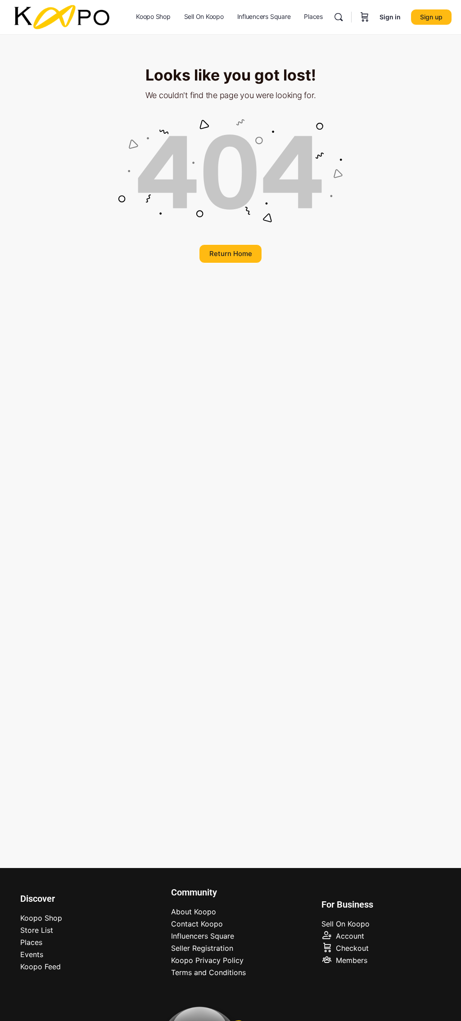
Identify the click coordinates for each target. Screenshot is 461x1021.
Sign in (390, 17)
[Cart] (365, 17)
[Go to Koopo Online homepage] (62, 16)
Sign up (431, 17)
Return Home (230, 253)
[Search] (339, 17)
